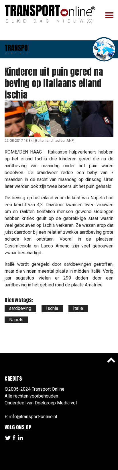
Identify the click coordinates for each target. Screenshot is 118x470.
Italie (78, 308)
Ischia (52, 308)
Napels (16, 319)
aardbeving (20, 308)
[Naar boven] (111, 360)
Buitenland (44, 140)
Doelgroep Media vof (56, 403)
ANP (70, 140)
